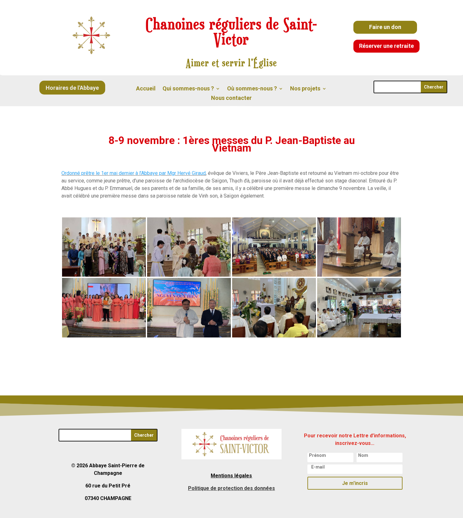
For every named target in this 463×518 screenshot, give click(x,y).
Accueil (146, 89)
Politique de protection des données (231, 488)
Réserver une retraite (386, 46)
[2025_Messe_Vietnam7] (189, 275)
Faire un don (385, 27)
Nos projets (305, 89)
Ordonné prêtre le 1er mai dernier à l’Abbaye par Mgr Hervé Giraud (133, 173)
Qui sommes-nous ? (188, 89)
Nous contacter (231, 98)
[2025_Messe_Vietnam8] (104, 275)
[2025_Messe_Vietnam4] (104, 335)
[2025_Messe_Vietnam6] (274, 275)
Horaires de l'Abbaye (72, 87)
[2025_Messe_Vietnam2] (274, 335)
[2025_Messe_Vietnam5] (359, 275)
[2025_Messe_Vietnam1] (359, 335)
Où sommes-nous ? (252, 89)
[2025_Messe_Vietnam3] (189, 335)
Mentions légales (231, 476)
